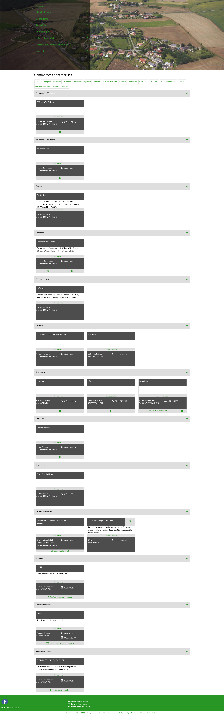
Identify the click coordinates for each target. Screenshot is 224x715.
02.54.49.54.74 (70, 261)
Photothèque (42, 31)
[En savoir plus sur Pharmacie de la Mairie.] (60, 256)
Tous (37, 82)
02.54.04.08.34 (70, 634)
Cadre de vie (42, 18)
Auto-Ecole (154, 82)
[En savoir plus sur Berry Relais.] (163, 395)
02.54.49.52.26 (70, 122)
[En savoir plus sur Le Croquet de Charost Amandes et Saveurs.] (60, 535)
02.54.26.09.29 (121, 540)
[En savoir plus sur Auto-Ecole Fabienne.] (60, 488)
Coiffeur (122, 82)
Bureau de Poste (110, 82)
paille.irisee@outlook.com (61, 597)
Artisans (181, 82)
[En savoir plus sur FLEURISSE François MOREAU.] (111, 535)
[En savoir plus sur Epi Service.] (60, 209)
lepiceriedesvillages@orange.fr (61, 643)
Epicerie (87, 82)
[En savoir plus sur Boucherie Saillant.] (60, 163)
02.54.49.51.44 (70, 168)
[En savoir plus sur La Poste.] (60, 302)
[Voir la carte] (130, 522)
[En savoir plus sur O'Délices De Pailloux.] (60, 116)
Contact (40, 50)
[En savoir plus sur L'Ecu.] (111, 395)
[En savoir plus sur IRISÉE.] (60, 581)
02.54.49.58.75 (70, 540)
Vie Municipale (43, 12)
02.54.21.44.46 (70, 401)
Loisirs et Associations (47, 38)
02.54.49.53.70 (70, 447)
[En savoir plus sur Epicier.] (60, 628)
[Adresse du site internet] (158, 411)
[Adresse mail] (48, 271)
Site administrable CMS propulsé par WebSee (122, 713)
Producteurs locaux (168, 82)
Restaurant (132, 82)
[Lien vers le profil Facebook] (60, 132)
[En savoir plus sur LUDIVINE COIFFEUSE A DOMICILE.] (60, 349)
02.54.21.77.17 (121, 401)
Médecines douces (60, 86)
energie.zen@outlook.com (61, 690)
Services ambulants (43, 86)
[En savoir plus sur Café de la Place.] (60, 442)
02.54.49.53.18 (70, 354)
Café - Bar (143, 82)
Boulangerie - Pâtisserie (51, 82)
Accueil (39, 5)
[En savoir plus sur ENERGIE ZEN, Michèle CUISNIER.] (60, 674)
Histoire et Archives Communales (52, 44)
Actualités (41, 25)
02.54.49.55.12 (70, 494)
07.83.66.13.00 (70, 638)
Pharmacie (97, 82)
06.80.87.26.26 (70, 588)
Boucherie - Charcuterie (72, 82)
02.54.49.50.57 (172, 401)
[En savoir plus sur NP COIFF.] (111, 349)
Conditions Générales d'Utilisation (147, 713)
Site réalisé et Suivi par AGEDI (75, 713)
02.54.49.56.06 (121, 354)
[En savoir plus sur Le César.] (60, 395)
